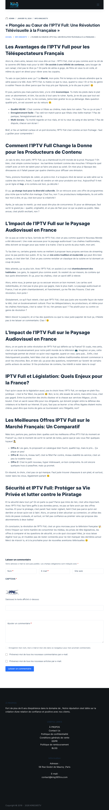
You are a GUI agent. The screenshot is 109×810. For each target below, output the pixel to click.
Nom (10, 571)
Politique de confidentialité (54, 734)
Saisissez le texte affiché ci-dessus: (22, 599)
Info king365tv (41, 18)
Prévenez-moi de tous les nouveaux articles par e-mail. (35, 661)
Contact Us (54, 730)
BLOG (54, 748)
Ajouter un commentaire (19, 623)
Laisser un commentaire (19, 668)
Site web (79, 571)
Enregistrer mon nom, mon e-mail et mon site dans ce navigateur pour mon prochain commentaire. (50, 648)
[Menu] (98, 4)
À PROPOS (54, 727)
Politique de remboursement (54, 744)
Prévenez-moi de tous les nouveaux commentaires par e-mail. (38, 654)
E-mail (45, 571)
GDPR (54, 741)
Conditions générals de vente (54, 737)
